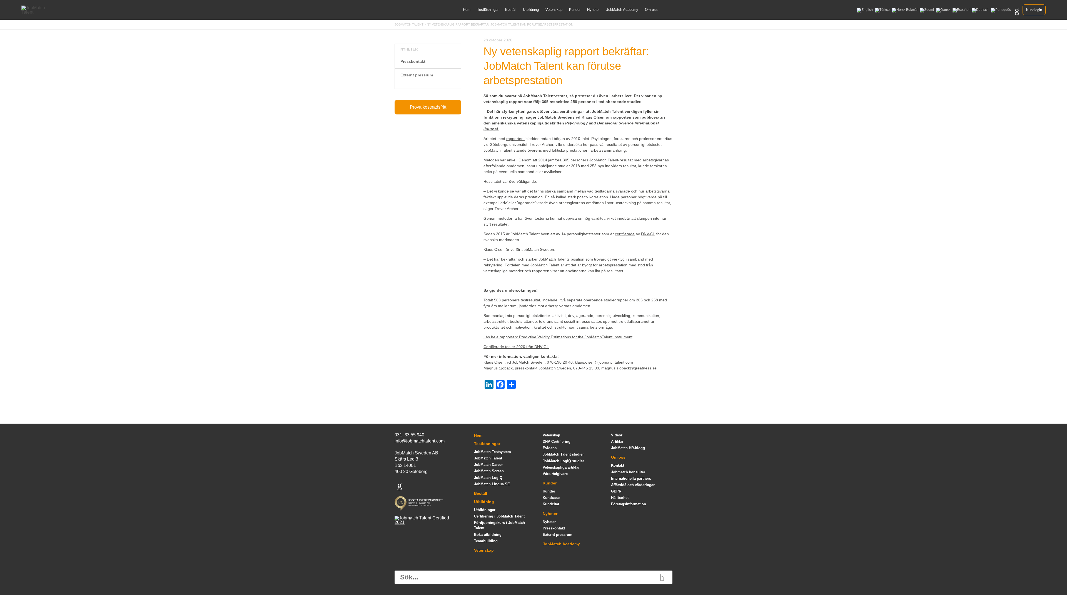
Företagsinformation (628, 504)
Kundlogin (1034, 10)
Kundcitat (551, 504)
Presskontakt (412, 61)
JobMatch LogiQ (488, 478)
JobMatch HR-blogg (628, 448)
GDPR (616, 491)
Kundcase (551, 498)
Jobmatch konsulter (628, 472)
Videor (616, 435)
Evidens (550, 448)
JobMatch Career (488, 464)
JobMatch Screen (489, 471)
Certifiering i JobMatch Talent (499, 516)
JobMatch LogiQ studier (563, 461)
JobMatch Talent (488, 458)
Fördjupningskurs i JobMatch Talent (499, 525)
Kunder (574, 10)
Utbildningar (484, 510)
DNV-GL (648, 234)
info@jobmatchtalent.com (420, 441)
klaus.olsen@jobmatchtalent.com (604, 362)
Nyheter (593, 10)
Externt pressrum (416, 75)
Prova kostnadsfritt (428, 107)
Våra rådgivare (555, 474)
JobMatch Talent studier (563, 454)
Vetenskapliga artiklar (561, 467)
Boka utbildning (488, 534)
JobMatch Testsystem (492, 452)
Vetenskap (553, 10)
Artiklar (617, 441)
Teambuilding (486, 541)
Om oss (651, 10)
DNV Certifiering (556, 441)
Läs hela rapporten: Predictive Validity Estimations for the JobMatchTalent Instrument (557, 337)
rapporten (515, 138)
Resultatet (492, 181)
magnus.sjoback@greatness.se (629, 368)
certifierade (625, 234)
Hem (466, 10)
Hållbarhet (620, 498)
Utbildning (531, 10)
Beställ (510, 10)
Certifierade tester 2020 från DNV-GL (516, 346)
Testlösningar (487, 10)
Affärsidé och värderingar (633, 485)
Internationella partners (631, 478)
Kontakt (617, 465)
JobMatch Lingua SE (492, 484)
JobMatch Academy (622, 10)
